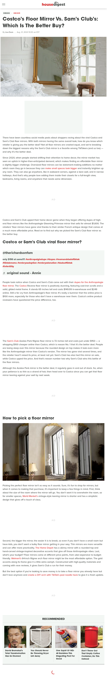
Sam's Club (13, 341)
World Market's (30, 496)
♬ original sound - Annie (22, 272)
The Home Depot (44, 547)
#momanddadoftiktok (68, 259)
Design (6, 13)
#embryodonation (47, 263)
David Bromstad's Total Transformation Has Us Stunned (15, 653)
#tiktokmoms (10, 263)
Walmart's (16, 558)
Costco (23, 285)
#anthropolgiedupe (36, 259)
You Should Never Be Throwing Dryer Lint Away (40, 653)
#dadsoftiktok (64, 263)
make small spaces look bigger (61, 168)
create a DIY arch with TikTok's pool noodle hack (53, 575)
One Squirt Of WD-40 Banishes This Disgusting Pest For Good (65, 655)
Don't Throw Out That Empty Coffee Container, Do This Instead (91, 655)
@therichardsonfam (18, 252)
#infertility (8, 266)
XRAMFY (100, 478)
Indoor (16, 13)
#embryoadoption (27, 263)
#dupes (51, 259)
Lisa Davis (9, 32)
